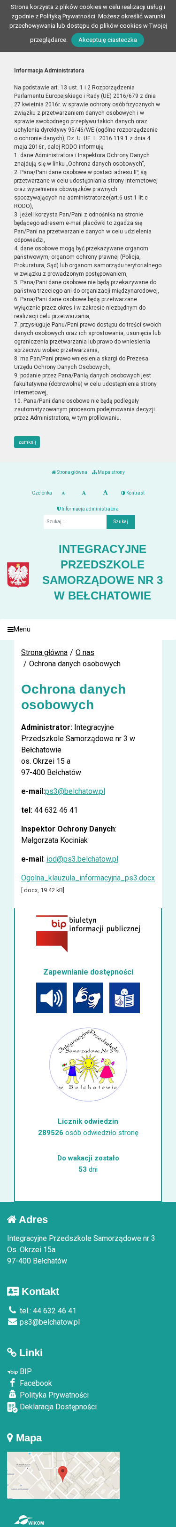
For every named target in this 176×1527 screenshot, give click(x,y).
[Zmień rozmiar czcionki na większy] (83, 493)
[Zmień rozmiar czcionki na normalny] (63, 493)
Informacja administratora (90, 509)
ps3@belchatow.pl (75, 791)
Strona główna (71, 472)
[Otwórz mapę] (63, 1474)
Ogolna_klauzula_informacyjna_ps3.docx (88, 877)
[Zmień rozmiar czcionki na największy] (105, 493)
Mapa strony (111, 472)
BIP (25, 1371)
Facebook (35, 1383)
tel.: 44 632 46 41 (47, 1310)
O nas (85, 652)
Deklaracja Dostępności (57, 1406)
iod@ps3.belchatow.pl (82, 859)
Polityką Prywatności (67, 16)
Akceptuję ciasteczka (107, 39)
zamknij (27, 442)
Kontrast (135, 493)
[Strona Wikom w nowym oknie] (29, 1520)
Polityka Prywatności (53, 1395)
